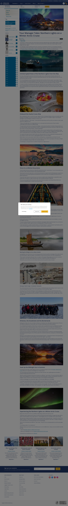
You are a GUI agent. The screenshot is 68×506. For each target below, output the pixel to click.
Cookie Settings (24, 211)
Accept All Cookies (44, 211)
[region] (34, 208)
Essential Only (37, 211)
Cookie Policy (30, 208)
